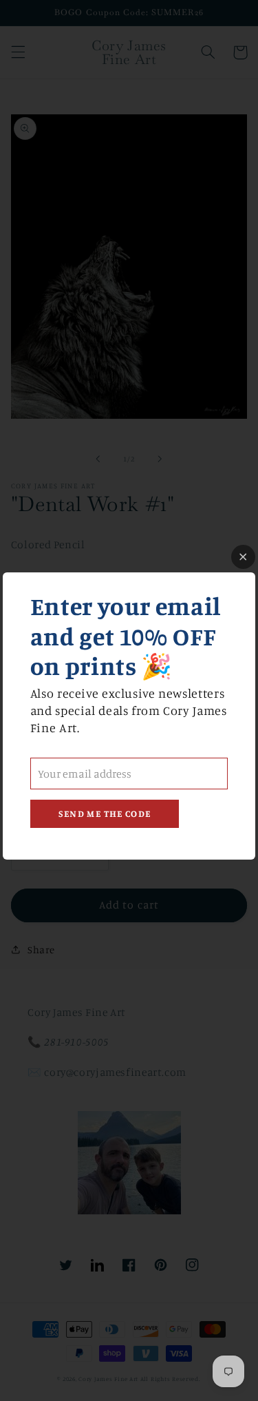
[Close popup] (243, 557)
